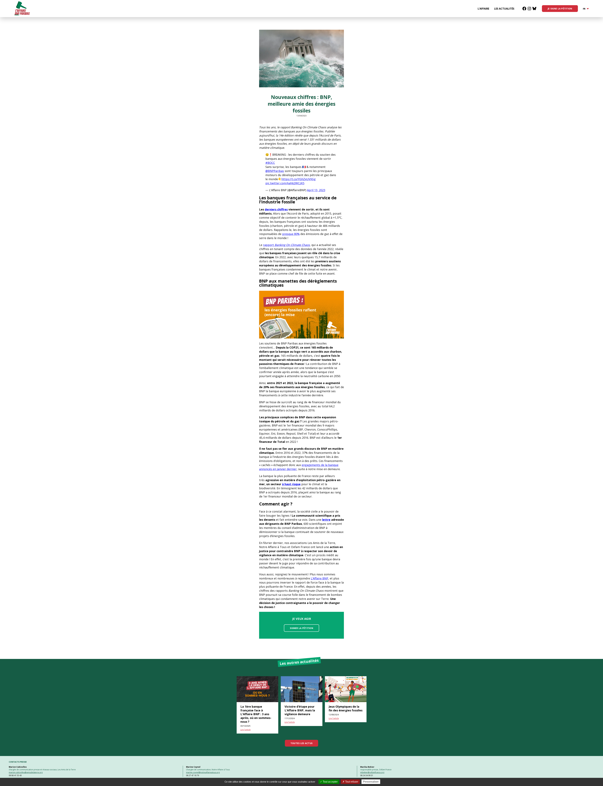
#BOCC (270, 163)
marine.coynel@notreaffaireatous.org (203, 772)
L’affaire (483, 8)
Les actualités (504, 8)
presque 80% (291, 234)
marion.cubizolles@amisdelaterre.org (26, 772)
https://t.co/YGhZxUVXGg (298, 179)
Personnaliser (371, 781)
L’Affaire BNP (319, 578)
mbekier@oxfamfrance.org (372, 772)
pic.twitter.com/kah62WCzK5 (284, 183)
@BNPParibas (274, 171)
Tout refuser (351, 781)
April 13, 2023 (316, 190)
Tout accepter (330, 781)
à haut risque (291, 484)
